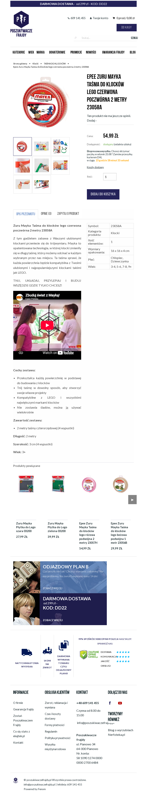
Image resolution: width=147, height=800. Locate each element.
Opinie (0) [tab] (46, 214)
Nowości (91, 52)
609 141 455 (78, 18)
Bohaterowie (57, 52)
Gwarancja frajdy (23, 709)
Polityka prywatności (57, 738)
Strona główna (20, 63)
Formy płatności (54, 725)
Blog (133, 52)
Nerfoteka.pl (116, 734)
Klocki (35, 63)
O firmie (18, 702)
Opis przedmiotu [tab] (25, 214)
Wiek (31, 52)
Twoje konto (100, 18)
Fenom (42, 789)
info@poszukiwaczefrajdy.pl (39, 784)
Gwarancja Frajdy (113, 52)
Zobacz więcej (52, 588)
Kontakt (18, 742)
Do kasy (127, 27)
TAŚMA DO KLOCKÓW (55, 63)
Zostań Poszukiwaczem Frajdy (23, 720)
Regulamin (51, 731)
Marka (41, 52)
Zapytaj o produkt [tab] (68, 214)
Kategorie (19, 52)
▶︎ (132, 499)
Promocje (76, 52)
